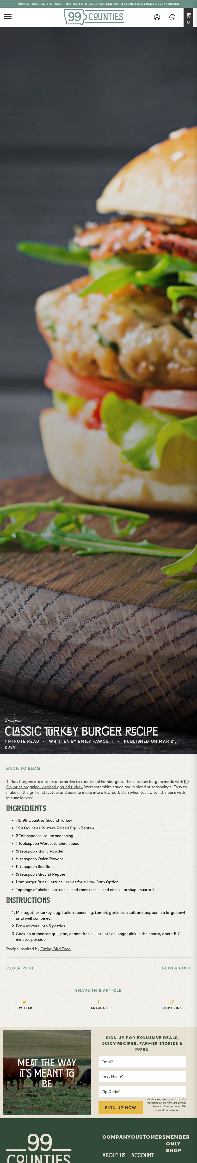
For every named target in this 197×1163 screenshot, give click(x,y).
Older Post (20, 968)
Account (142, 1156)
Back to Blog (23, 768)
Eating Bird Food (55, 949)
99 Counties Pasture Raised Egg (47, 828)
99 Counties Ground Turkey (47, 820)
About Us (113, 1156)
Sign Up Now (120, 1107)
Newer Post (176, 968)
